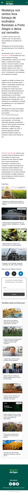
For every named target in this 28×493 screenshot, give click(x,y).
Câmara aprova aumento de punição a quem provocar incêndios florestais (12, 397)
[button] (2, 2)
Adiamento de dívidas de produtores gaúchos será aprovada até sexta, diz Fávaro (13, 203)
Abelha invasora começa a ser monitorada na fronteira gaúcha (11, 244)
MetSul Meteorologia (9, 153)
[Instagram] (14, 273)
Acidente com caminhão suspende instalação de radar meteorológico (12, 264)
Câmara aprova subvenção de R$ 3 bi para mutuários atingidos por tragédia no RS (13, 224)
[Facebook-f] (7, 273)
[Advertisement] (13, 144)
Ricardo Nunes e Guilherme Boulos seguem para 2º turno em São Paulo (12, 377)
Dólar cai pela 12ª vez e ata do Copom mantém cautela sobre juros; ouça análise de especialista (12, 417)
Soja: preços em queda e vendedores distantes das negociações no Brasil (11, 322)
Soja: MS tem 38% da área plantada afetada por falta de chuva (12, 454)
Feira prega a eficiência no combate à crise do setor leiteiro (11, 435)
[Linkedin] (20, 273)
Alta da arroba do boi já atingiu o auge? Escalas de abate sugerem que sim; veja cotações (12, 341)
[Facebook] (10, 483)
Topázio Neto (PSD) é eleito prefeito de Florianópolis (12, 359)
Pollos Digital (17, 491)
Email (4, 287)
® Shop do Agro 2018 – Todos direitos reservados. (14, 487)
